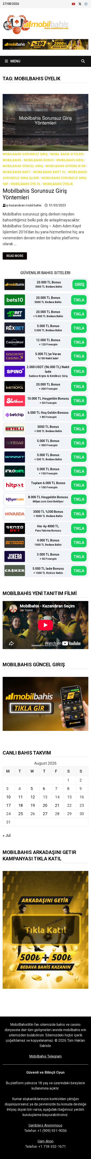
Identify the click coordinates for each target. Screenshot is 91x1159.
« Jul (7, 835)
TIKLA (78, 300)
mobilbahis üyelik (58, 184)
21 (57, 805)
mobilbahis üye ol (26, 184)
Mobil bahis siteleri (66, 154)
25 (20, 813)
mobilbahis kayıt (17, 172)
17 (8, 805)
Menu (14, 61)
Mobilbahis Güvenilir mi (65, 166)
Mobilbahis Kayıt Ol (49, 172)
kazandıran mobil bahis (25, 205)
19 (32, 805)
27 (45, 813)
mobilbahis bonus (39, 160)
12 (32, 797)
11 (20, 797)
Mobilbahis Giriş (70, 160)
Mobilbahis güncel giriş (23, 166)
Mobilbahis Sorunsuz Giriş (25, 154)
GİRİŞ (79, 284)
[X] (80, 3)
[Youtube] (74, 3)
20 (45, 805)
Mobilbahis (12, 160)
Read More (15, 256)
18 (20, 805)
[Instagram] (85, 3)
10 (8, 797)
